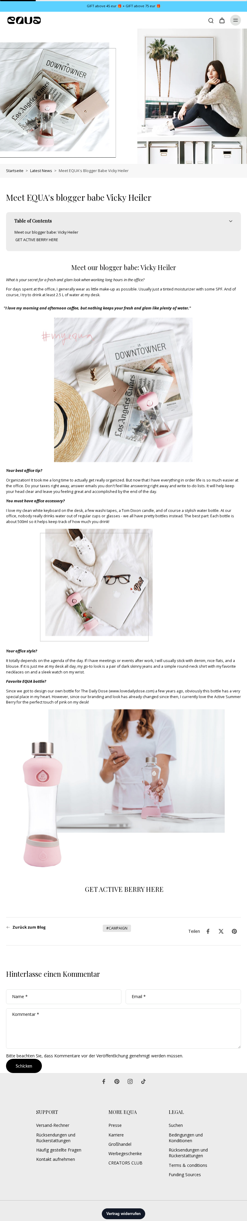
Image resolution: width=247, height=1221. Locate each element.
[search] (210, 20)
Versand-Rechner (52, 1125)
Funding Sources (185, 1174)
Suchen (176, 1125)
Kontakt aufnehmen (55, 1159)
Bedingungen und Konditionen (186, 1137)
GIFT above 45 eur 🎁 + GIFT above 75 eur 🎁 (124, 6)
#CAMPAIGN (116, 928)
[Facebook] (103, 1081)
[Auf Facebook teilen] (207, 931)
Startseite (14, 170)
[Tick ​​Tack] (143, 1081)
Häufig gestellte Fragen (58, 1150)
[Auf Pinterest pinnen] (234, 931)
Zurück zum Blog (29, 927)
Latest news (41, 170)
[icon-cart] (221, 20)
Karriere (116, 1135)
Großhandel (119, 1144)
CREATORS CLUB (125, 1163)
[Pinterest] (117, 1081)
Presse (115, 1125)
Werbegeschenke (125, 1153)
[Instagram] (130, 1081)
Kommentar (25, 1014)
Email (139, 997)
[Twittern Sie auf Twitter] (221, 931)
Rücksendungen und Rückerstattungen (55, 1137)
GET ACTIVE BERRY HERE (123, 889)
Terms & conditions (188, 1165)
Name (20, 997)
